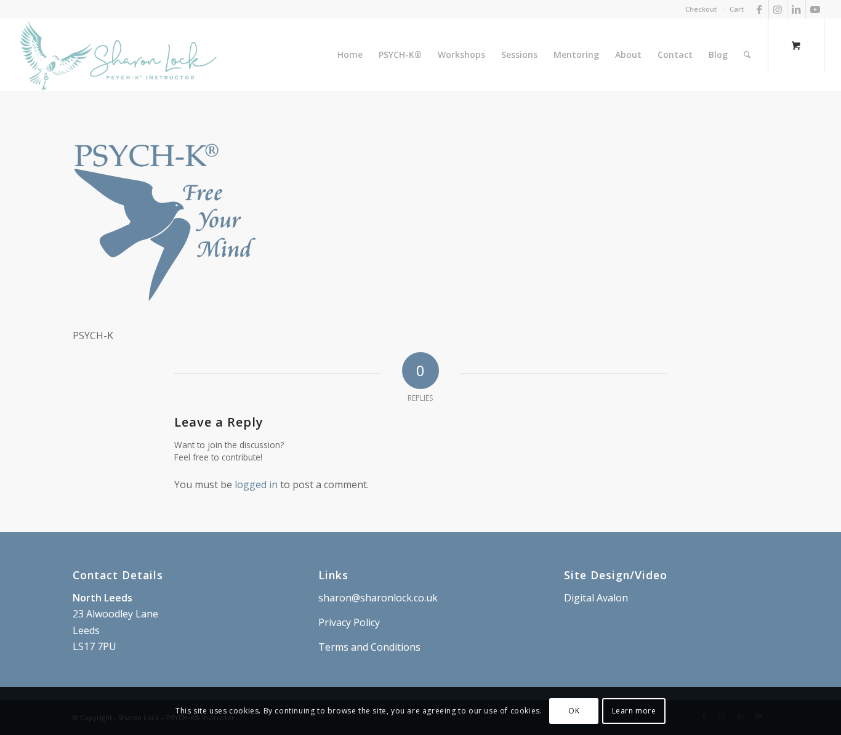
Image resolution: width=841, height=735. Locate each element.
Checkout (701, 9)
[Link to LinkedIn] (796, 9)
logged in (256, 484)
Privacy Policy (349, 622)
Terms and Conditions (369, 647)
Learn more (634, 710)
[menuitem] (701, 9)
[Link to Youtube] (815, 9)
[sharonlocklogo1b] (118, 54)
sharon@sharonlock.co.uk (378, 597)
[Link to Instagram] (778, 9)
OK (573, 710)
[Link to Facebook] (759, 9)
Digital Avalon (596, 597)
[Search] (747, 54)
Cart (737, 9)
